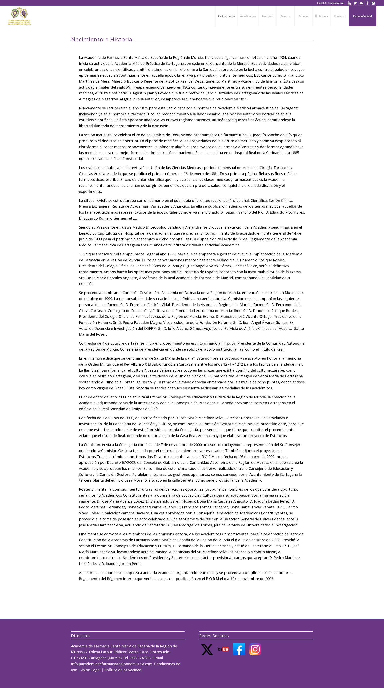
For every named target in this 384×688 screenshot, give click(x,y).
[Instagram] (373, 3)
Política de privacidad (122, 669)
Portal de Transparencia (330, 2)
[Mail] (361, 3)
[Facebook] (367, 3)
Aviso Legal (90, 669)
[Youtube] (349, 3)
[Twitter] (355, 3)
